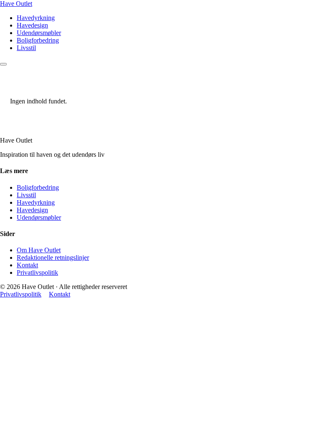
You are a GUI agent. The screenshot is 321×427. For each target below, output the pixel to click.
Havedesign (32, 25)
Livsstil (26, 47)
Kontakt (27, 265)
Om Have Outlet (39, 250)
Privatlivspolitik (37, 272)
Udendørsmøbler (39, 32)
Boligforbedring (38, 40)
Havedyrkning (36, 17)
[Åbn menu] (3, 64)
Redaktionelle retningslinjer (53, 257)
